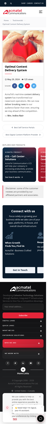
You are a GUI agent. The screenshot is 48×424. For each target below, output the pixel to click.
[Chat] (40, 418)
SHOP (23, 3)
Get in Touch (20, 270)
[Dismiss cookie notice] (40, 396)
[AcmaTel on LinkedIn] (23, 363)
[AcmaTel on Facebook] (8, 363)
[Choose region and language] (5, 3)
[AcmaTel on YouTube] (31, 363)
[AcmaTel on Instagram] (38, 363)
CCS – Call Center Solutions (14, 158)
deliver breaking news (15, 104)
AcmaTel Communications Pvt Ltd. (23, 383)
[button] (41, 12)
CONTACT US (39, 3)
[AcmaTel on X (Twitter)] (15, 363)
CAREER (30, 3)
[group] (23, 253)
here (15, 419)
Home (6, 20)
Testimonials (18, 20)
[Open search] (11, 3)
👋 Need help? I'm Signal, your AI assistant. (28, 409)
